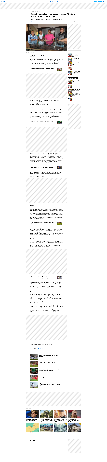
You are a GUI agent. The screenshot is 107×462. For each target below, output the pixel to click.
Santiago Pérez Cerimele (35, 55)
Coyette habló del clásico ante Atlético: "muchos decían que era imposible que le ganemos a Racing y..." (49, 384)
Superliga (46, 344)
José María (35, 344)
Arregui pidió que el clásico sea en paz (47, 362)
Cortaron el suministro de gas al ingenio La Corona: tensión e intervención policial (46, 434)
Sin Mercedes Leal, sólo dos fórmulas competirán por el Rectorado (76, 94)
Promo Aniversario (97, 1)
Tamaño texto (34, 348)
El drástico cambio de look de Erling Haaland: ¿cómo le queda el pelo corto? (74, 420)
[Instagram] (66, 459)
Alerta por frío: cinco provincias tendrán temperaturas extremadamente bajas (32, 434)
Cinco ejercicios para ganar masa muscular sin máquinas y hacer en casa (46, 420)
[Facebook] (71, 459)
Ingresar (104, 1)
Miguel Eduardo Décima (42, 55)
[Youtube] (76, 459)
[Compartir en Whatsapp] (37, 22)
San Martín (50, 344)
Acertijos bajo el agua (75, 58)
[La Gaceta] (53, 1)
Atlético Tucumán (38, 11)
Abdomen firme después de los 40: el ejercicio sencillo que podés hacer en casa (76, 68)
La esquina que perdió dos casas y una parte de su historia (76, 63)
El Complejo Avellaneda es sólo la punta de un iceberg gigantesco (76, 72)
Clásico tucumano (41, 344)
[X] (69, 459)
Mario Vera (31, 344)
